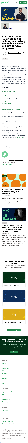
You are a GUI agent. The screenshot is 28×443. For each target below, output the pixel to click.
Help (3, 383)
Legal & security (6, 399)
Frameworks (5, 368)
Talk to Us (23, 2)
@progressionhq (7, 164)
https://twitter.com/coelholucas (11, 95)
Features (4, 363)
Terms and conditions (7, 437)
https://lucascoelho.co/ (8, 91)
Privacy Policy (17, 437)
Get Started (14, 352)
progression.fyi (6, 410)
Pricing (3, 381)
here (13, 147)
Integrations (5, 378)
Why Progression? (7, 392)
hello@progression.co (8, 421)
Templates (4, 366)
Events (4, 397)
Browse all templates (14, 330)
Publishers (4, 373)
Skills (3, 371)
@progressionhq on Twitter (9, 424)
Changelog (5, 402)
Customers (5, 376)
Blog (3, 394)
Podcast (4, 413)
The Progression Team (14, 53)
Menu (16, 2)
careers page (21, 137)
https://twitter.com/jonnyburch (11, 109)
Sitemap (8, 438)
